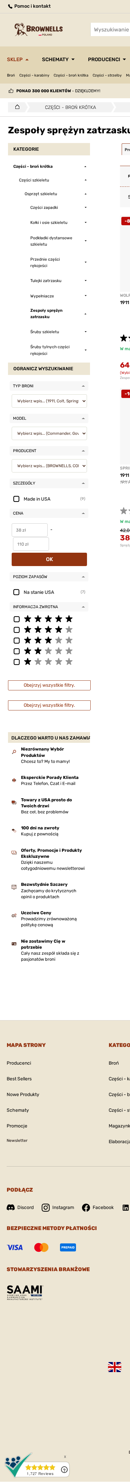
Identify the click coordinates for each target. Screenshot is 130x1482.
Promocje (17, 1126)
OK (49, 559)
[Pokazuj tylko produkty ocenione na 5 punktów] (49, 618)
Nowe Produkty (23, 1094)
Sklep (15, 59)
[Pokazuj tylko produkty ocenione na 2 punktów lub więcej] (49, 650)
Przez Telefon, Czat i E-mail (48, 783)
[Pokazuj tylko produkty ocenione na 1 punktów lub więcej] (49, 661)
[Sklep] (15, 107)
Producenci (104, 59)
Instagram (63, 1207)
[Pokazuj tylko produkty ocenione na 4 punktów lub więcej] (49, 629)
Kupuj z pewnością (39, 833)
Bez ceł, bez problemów (44, 811)
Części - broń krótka (71, 75)
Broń (11, 75)
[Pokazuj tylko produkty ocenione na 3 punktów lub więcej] (49, 640)
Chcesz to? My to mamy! (45, 761)
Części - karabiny (34, 75)
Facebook (103, 1207)
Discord (25, 1207)
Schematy (55, 59)
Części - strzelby (107, 75)
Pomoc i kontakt (32, 6)
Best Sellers (19, 1079)
